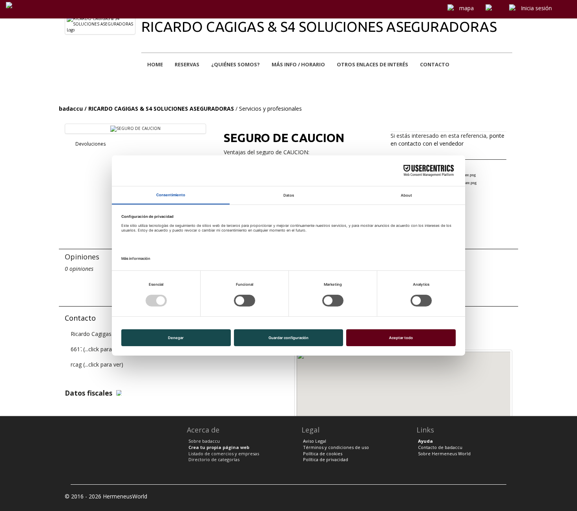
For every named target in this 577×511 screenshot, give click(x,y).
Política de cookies (322, 453)
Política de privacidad (325, 459)
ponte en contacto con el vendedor (447, 139)
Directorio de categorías (213, 459)
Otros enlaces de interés (372, 64)
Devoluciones (90, 144)
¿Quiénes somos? (235, 64)
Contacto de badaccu (440, 447)
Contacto (434, 64)
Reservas (187, 64)
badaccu (71, 108)
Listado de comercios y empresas (223, 453)
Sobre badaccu (204, 441)
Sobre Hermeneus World (444, 453)
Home (155, 64)
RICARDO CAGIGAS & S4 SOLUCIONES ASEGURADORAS (319, 26)
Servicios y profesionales (270, 108)
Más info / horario (298, 64)
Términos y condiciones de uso (336, 447)
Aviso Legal (314, 441)
